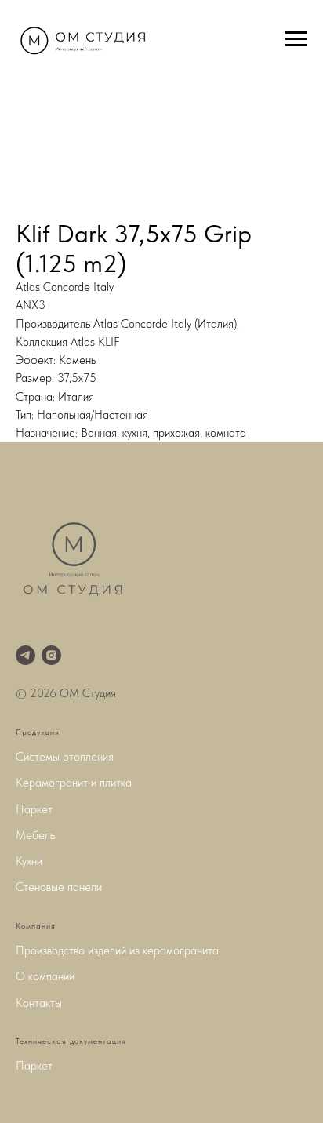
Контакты (39, 1003)
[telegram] (25, 655)
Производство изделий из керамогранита (117, 950)
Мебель (35, 835)
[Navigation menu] (296, 39)
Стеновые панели (59, 887)
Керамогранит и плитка (74, 783)
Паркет (34, 809)
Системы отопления (65, 757)
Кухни (29, 861)
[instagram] (51, 655)
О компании (45, 976)
